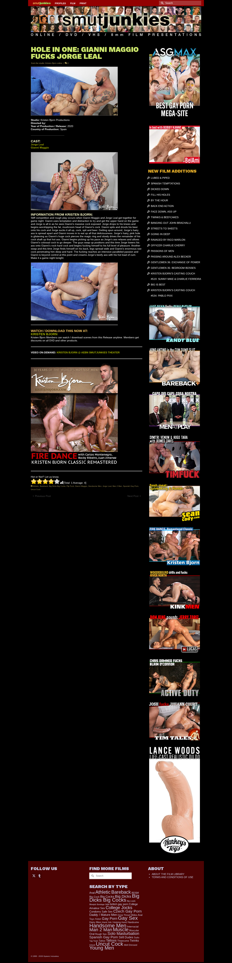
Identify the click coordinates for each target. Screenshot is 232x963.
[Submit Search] (161, 3)
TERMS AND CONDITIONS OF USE (172, 877)
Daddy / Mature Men (103, 915)
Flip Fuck (70, 486)
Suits (136, 937)
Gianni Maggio (81, 486)
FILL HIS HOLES (160, 194)
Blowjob (92, 904)
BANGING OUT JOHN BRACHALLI (171, 222)
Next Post (132, 496)
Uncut (92, 945)
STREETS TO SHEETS (164, 228)
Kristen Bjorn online (53, 63)
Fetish (98, 919)
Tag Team (93, 941)
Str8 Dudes (126, 937)
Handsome (133, 922)
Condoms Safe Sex (101, 911)
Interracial (132, 926)
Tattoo (102, 940)
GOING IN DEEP (160, 234)
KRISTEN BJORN (44, 334)
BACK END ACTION (162, 206)
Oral (91, 934)
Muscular (134, 930)
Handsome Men (95, 486)
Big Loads (131, 901)
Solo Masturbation (123, 933)
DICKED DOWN (160, 189)
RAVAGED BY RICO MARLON (168, 239)
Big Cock (94, 896)
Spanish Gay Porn (130, 486)
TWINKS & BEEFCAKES (165, 217)
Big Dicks (123, 896)
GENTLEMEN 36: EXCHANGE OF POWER (175, 262)
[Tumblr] (39, 875)
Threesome (123, 941)
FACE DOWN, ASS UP (163, 211)
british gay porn (119, 904)
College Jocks (119, 907)
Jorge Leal (107, 486)
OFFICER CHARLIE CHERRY (168, 245)
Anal (92, 892)
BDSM (135, 892)
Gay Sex (128, 918)
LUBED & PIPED (160, 177)
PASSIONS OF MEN (162, 251)
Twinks (134, 940)
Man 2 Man (117, 486)
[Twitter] (33, 875)
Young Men (101, 948)
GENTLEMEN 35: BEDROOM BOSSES (173, 267)
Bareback (44, 486)
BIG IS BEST (158, 284)
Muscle (121, 929)
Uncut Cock (35, 489)
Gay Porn (109, 919)
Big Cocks (107, 896)
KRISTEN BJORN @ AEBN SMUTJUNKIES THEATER (88, 352)
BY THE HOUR (159, 200)
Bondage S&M (103, 904)
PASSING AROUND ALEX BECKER (171, 256)
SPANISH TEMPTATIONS (165, 183)
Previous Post (43, 496)
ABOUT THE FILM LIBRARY (168, 874)
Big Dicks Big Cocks (57, 486)
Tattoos (111, 940)
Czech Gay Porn (127, 911)
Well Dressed (130, 945)
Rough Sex (101, 934)
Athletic (36, 486)
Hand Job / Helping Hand (114, 922)
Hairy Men (95, 922)
